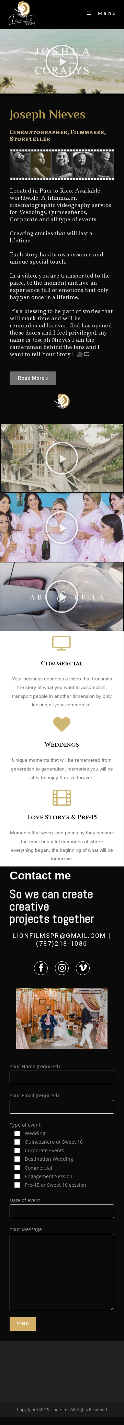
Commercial (62, 663)
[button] (62, 61)
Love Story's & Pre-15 (62, 817)
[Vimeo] (83, 968)
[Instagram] (62, 968)
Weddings (62, 744)
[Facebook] (41, 968)
